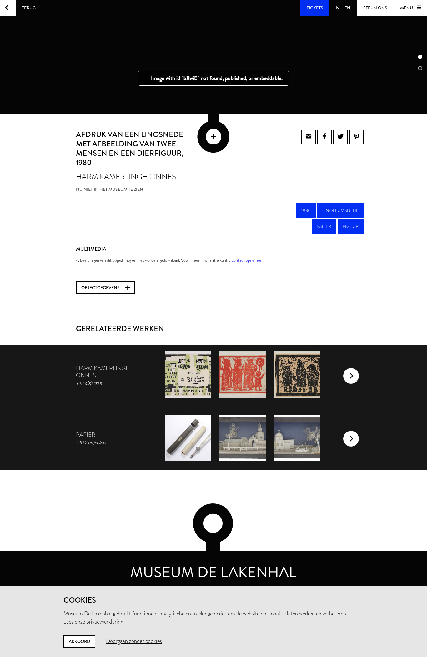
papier (324, 226)
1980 (306, 210)
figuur (351, 226)
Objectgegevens (101, 288)
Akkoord (79, 641)
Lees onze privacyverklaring (93, 622)
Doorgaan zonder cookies (134, 641)
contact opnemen (247, 260)
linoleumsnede (340, 210)
